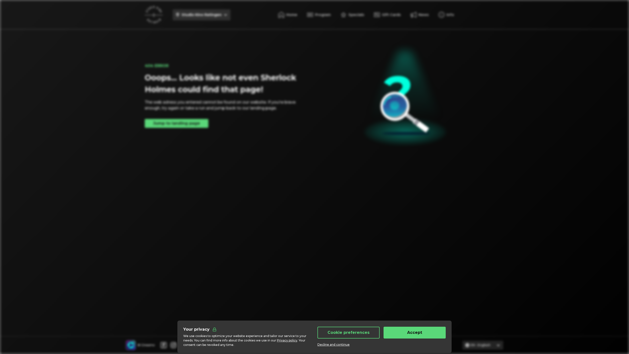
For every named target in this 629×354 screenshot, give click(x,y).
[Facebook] (164, 345)
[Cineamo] (131, 345)
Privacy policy (287, 340)
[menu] (446, 15)
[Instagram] (173, 345)
